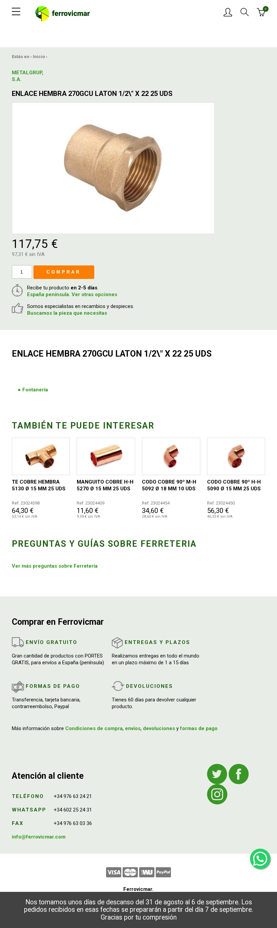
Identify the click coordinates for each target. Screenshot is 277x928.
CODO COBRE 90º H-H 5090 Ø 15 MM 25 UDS (234, 485)
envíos (133, 728)
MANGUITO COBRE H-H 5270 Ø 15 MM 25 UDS (105, 485)
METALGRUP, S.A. (27, 76)
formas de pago (199, 728)
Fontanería (35, 390)
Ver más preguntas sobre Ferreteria (55, 566)
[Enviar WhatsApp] (260, 859)
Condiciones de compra (94, 728)
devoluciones (159, 728)
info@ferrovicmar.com (39, 837)
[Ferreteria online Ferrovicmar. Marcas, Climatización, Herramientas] (62, 13)
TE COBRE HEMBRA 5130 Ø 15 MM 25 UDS (39, 485)
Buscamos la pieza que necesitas (67, 313)
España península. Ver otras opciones (72, 294)
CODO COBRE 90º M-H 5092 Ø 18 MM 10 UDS (169, 485)
